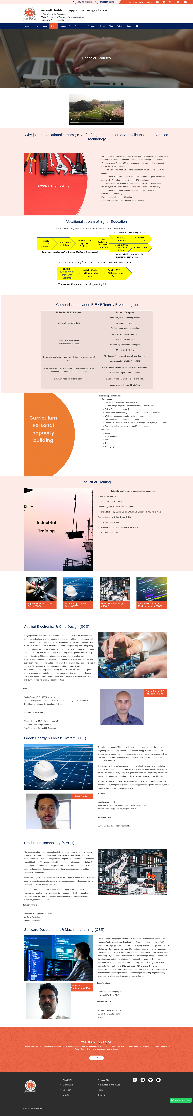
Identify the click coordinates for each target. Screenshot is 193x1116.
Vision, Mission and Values (109, 1084)
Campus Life (65, 26)
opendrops (37, 1108)
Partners (101, 1095)
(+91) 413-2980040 (84, 2)
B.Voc (53, 26)
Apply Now (97, 1058)
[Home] (66, 13)
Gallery (120, 26)
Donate (149, 2)
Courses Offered (104, 1080)
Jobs (129, 26)
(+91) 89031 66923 (106, 2)
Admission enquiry (136, 2)
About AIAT (67, 1080)
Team (100, 1090)
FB (164, 2)
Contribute (79, 26)
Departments (42, 26)
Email (157, 2)
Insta (170, 2)
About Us (28, 26)
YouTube (187, 2)
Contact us (92, 26)
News (102, 26)
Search (138, 26)
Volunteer (67, 1090)
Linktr (178, 2)
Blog (111, 26)
